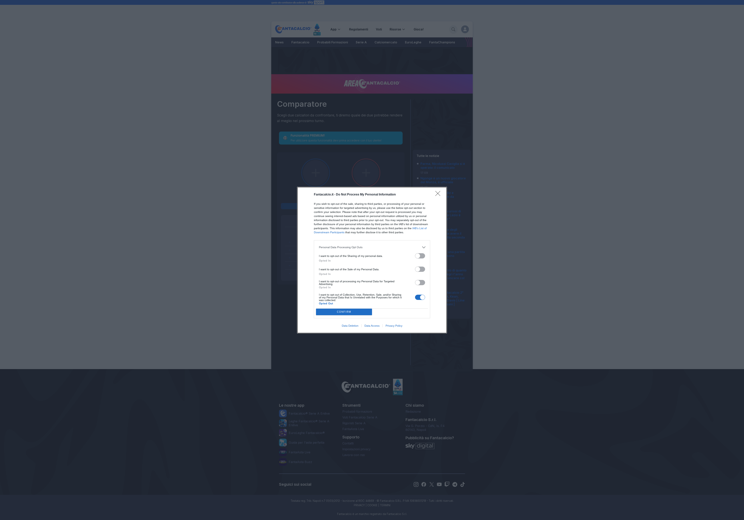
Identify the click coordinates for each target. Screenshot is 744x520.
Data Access (372, 325)
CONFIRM (344, 311)
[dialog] (372, 260)
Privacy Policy (394, 325)
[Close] (439, 194)
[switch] (420, 255)
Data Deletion (350, 325)
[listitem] (372, 247)
